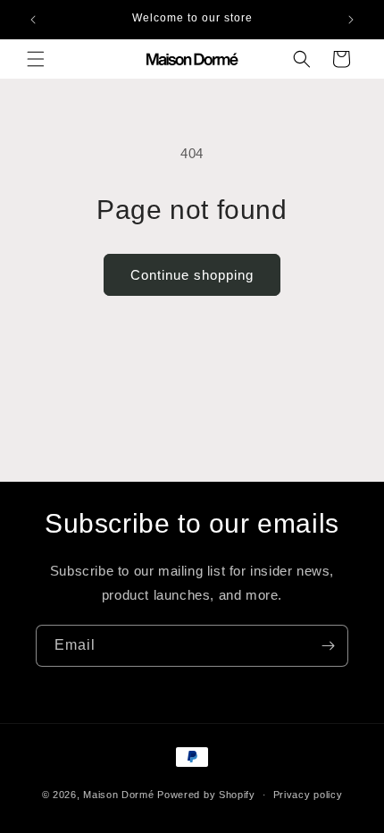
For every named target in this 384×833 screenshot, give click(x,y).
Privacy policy (308, 794)
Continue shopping (192, 274)
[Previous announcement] (33, 19)
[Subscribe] (327, 646)
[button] (35, 59)
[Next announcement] (351, 19)
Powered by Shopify (206, 794)
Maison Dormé (118, 794)
